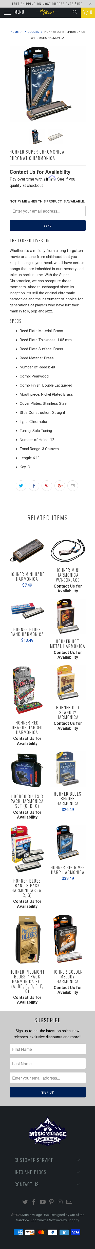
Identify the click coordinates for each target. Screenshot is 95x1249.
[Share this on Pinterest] (47, 485)
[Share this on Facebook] (34, 485)
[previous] (14, 84)
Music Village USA (35, 1215)
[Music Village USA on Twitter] (25, 1202)
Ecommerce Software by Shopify (55, 1220)
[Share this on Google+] (59, 485)
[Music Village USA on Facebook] (34, 1202)
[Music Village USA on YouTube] (43, 1202)
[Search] (74, 12)
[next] (81, 84)
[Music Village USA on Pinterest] (51, 1202)
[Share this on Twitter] (21, 485)
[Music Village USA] (47, 13)
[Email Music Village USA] (69, 1202)
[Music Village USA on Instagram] (60, 1202)
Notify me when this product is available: (47, 201)
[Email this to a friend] (72, 485)
